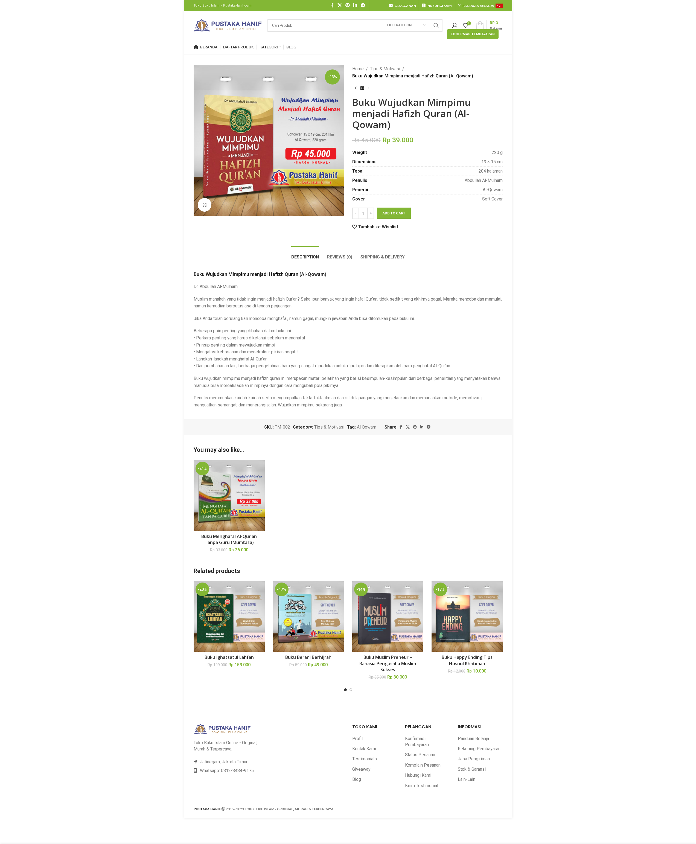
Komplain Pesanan (423, 765)
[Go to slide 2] (351, 689)
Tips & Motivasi (385, 68)
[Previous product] (355, 88)
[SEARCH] (436, 25)
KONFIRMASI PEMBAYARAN (473, 34)
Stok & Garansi (472, 769)
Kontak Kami (364, 748)
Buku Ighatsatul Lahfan (229, 657)
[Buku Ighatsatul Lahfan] (229, 616)
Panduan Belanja (473, 738)
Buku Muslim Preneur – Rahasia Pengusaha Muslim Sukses (387, 663)
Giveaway (361, 769)
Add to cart (393, 213)
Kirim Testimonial (421, 785)
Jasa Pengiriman (474, 758)
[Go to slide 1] (345, 689)
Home (358, 68)
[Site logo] (228, 25)
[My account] (454, 25)
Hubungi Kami (418, 775)
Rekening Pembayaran (479, 748)
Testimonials (364, 758)
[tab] (305, 254)
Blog (356, 779)
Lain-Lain (466, 779)
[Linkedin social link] (355, 5)
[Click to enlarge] (204, 205)
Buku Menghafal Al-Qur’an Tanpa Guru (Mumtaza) (229, 539)
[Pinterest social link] (347, 5)
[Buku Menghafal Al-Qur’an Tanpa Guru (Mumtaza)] (229, 495)
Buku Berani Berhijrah (308, 657)
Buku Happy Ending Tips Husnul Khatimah (467, 660)
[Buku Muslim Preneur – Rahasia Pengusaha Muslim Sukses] (387, 616)
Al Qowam (366, 427)
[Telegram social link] (363, 5)
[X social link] (339, 5)
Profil (357, 738)
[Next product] (368, 88)
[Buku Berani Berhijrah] (308, 616)
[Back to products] (362, 88)
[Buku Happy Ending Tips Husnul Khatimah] (467, 616)
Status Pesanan (420, 754)
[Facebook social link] (332, 5)
